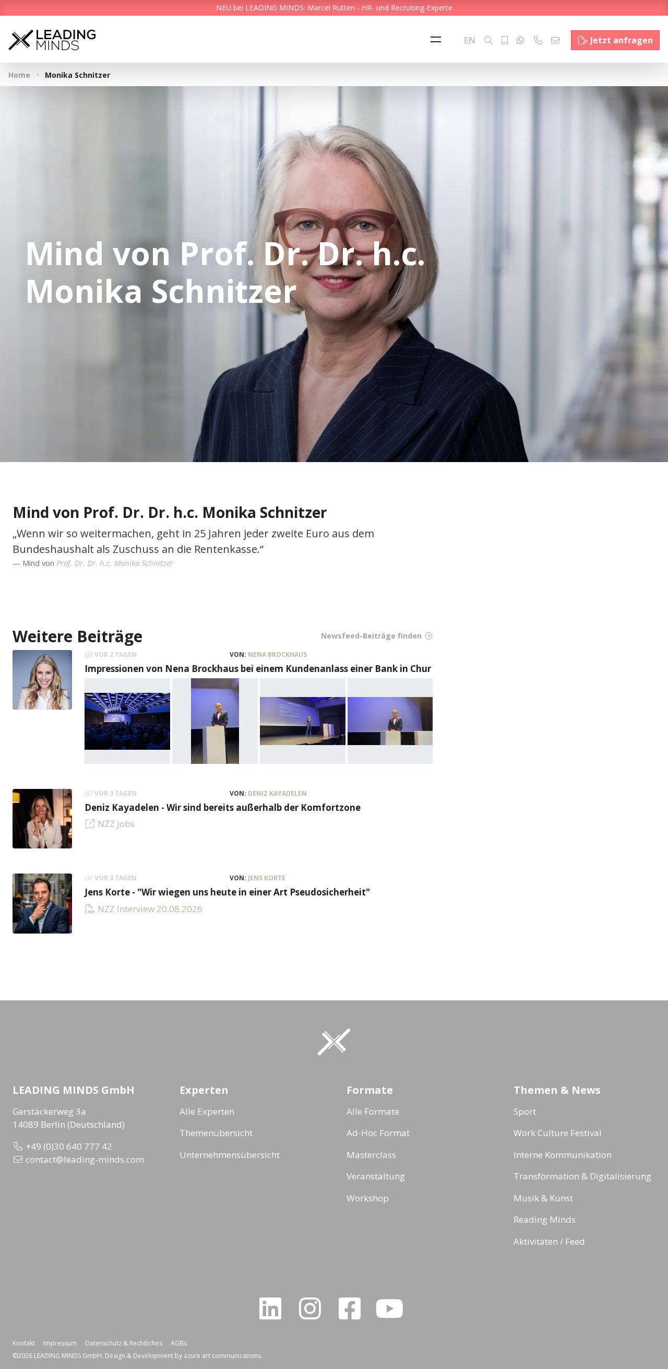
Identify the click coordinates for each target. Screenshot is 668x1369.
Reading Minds (545, 1219)
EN (469, 40)
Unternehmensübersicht (230, 1155)
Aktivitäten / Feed (549, 1241)
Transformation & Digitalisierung (582, 1176)
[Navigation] (438, 40)
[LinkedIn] (274, 1308)
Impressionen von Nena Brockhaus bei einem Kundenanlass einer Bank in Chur (258, 669)
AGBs (179, 1343)
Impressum (60, 1343)
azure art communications (222, 1355)
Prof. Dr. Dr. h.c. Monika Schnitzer (114, 563)
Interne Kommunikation (563, 1155)
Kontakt (24, 1343)
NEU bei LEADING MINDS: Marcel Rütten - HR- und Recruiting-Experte (334, 8)
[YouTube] (393, 1308)
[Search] (488, 40)
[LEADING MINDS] (52, 39)
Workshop (368, 1198)
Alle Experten (207, 1111)
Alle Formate (373, 1111)
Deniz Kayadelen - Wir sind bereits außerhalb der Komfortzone (223, 807)
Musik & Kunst (543, 1198)
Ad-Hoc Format (378, 1133)
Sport (525, 1111)
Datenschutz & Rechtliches (123, 1343)
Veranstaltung (376, 1176)
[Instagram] (314, 1308)
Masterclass (371, 1155)
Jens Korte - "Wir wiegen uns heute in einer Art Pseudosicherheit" (227, 892)
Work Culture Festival (558, 1133)
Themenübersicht (216, 1133)
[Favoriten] (504, 40)
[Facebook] (354, 1308)
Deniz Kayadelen (277, 793)
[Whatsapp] (520, 40)
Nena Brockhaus (277, 654)
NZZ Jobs (116, 824)
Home (19, 75)
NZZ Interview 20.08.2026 (150, 909)
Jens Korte (266, 878)
